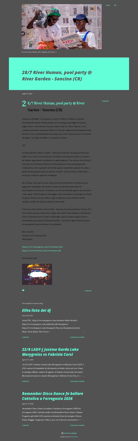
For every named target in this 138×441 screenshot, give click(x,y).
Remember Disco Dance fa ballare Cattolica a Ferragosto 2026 (52, 396)
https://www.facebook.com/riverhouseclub (41, 250)
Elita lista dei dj (36, 310)
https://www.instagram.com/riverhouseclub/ (42, 247)
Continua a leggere (77, 337)
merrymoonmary (74, 436)
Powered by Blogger (70, 433)
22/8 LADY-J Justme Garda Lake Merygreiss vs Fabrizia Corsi (50, 352)
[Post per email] (23, 291)
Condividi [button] (105, 101)
